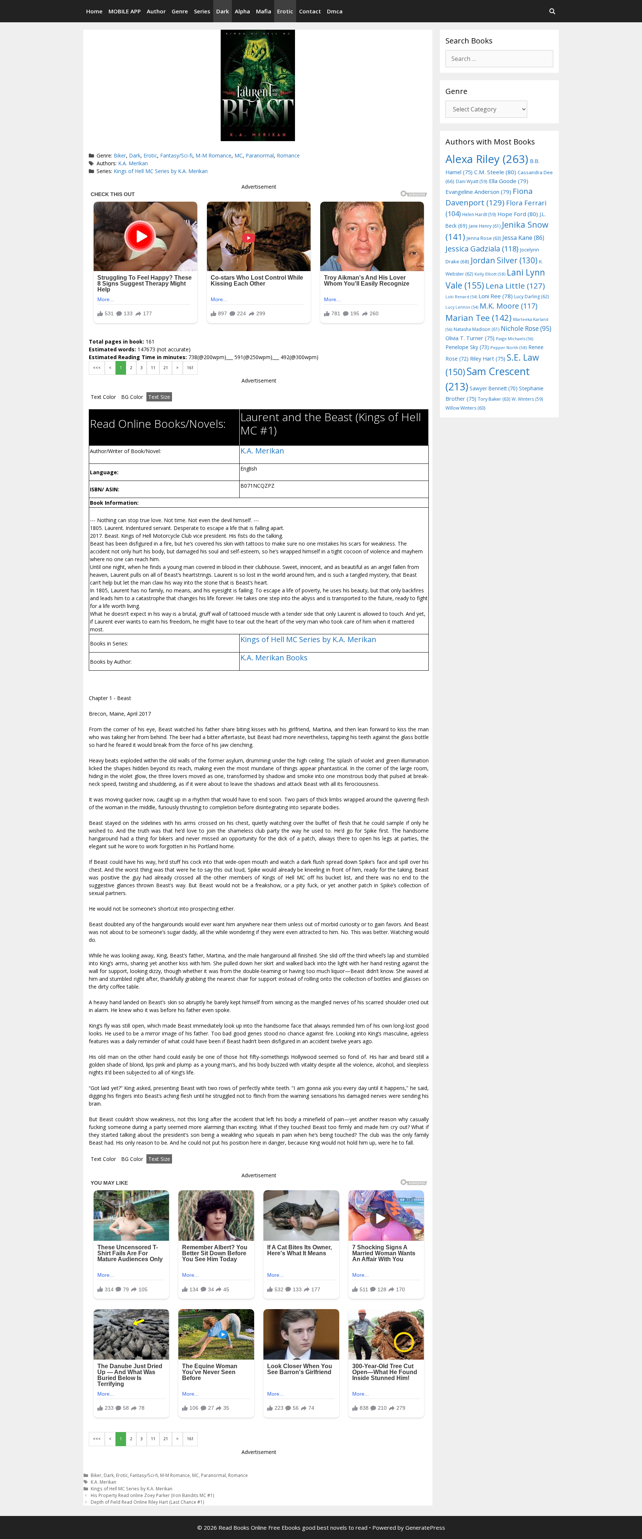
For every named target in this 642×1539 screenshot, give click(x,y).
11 (153, 367)
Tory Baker (494, 399)
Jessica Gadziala (482, 249)
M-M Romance (213, 155)
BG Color (132, 396)
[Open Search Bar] (552, 11)
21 (165, 367)
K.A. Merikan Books (274, 658)
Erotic (285, 11)
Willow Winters (465, 408)
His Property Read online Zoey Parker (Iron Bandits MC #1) (152, 1495)
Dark (222, 11)
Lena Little (515, 285)
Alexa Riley (486, 159)
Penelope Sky (467, 347)
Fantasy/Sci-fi (176, 155)
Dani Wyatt (471, 181)
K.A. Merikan (133, 163)
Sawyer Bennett (494, 388)
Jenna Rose (484, 238)
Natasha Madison (476, 329)
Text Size (159, 396)
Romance (288, 155)
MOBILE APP (124, 11)
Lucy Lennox (461, 307)
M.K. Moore (508, 306)
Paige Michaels (514, 338)
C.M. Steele (495, 172)
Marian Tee (478, 317)
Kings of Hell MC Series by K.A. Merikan (161, 171)
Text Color (103, 396)
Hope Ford (517, 214)
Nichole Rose (526, 328)
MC (238, 155)
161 (190, 367)
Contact (310, 11)
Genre (180, 11)
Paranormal (260, 155)
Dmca (335, 11)
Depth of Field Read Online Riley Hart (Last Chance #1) (147, 1502)
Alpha (242, 11)
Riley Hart (487, 358)
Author (156, 11)
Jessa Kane (523, 238)
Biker (120, 155)
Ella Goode (508, 181)
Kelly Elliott (489, 274)
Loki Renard (461, 296)
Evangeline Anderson (478, 191)
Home (94, 11)
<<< (97, 367)
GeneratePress (425, 1527)
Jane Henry (484, 226)
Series (202, 11)
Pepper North (508, 347)
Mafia (263, 11)
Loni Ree (496, 296)
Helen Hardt (479, 214)
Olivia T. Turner (470, 338)
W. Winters (527, 399)
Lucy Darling (531, 296)
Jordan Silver (504, 260)
